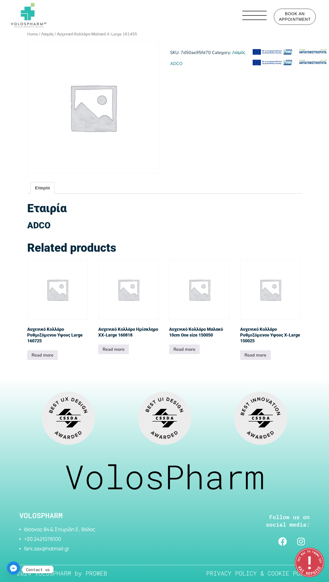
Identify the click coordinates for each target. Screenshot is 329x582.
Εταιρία (42, 188)
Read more (42, 355)
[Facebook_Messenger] (13, 569)
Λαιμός (47, 34)
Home (32, 34)
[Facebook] (282, 541)
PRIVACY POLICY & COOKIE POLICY (260, 573)
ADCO (176, 63)
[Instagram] (301, 541)
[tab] (42, 188)
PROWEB (96, 573)
